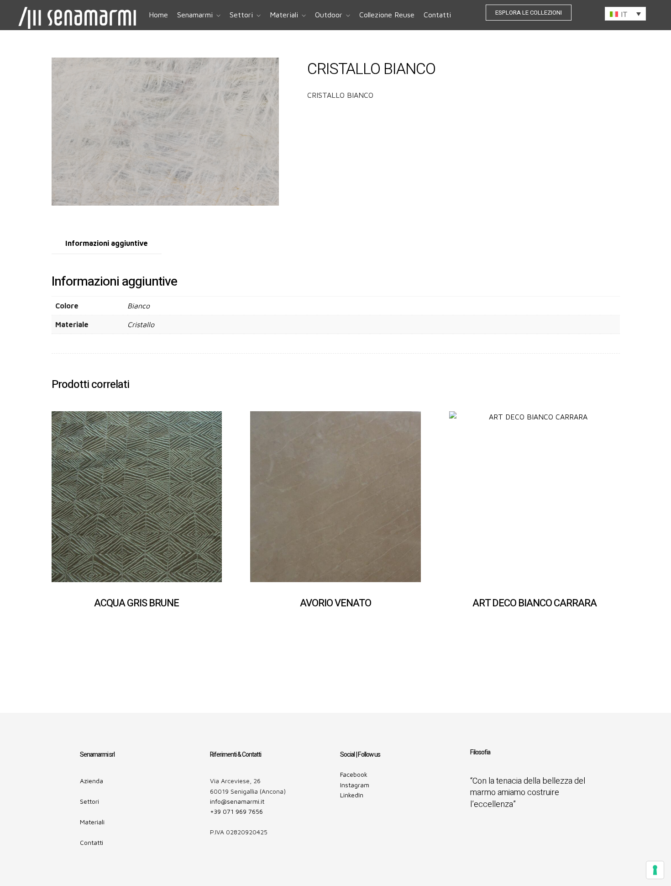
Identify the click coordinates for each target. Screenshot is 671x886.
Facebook (353, 774)
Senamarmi (195, 15)
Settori (241, 15)
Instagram (354, 785)
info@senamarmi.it (237, 801)
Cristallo (140, 324)
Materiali (284, 15)
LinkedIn (351, 795)
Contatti (437, 15)
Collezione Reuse (386, 15)
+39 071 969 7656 (236, 811)
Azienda (91, 781)
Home (158, 15)
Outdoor (328, 15)
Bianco (138, 306)
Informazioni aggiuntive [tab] (106, 243)
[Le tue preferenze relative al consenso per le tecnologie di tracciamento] (655, 870)
